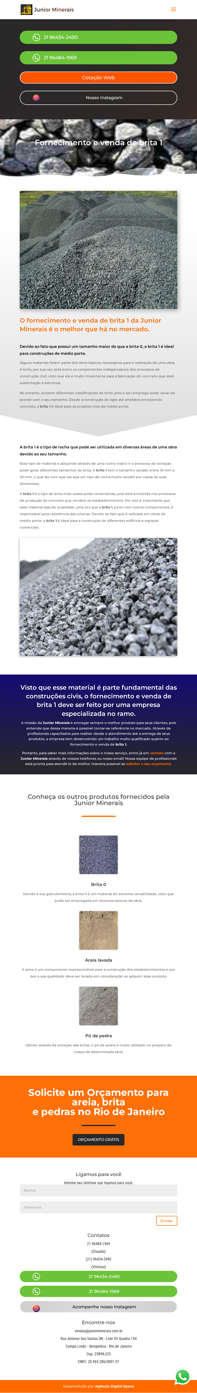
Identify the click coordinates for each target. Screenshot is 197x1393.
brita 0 (135, 346)
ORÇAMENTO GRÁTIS (98, 1139)
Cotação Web (98, 77)
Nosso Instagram (104, 97)
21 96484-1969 (60, 57)
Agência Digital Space (114, 1386)
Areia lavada (98, 960)
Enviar (166, 1220)
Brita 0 (98, 884)
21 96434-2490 (61, 37)
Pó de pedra (98, 1035)
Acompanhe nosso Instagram (104, 1306)
